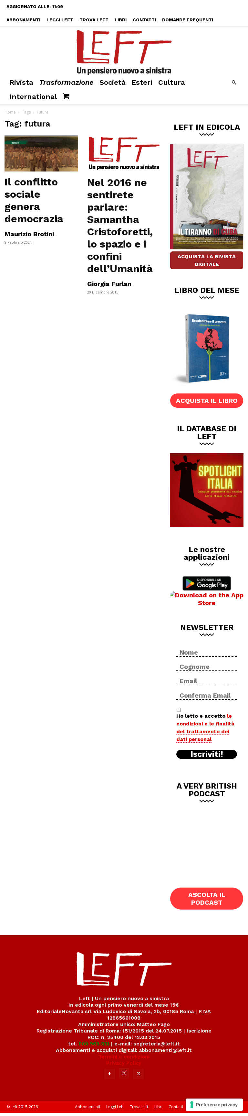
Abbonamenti (23, 19)
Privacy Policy (123, 1063)
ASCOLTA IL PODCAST (206, 898)
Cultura (171, 82)
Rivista (21, 82)
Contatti (144, 19)
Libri (121, 19)
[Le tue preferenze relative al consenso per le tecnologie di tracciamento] (214, 1105)
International (33, 97)
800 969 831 (93, 1044)
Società (112, 82)
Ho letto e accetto (205, 727)
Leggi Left (59, 19)
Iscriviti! (207, 754)
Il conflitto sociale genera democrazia (34, 200)
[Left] (124, 51)
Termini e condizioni (124, 1057)
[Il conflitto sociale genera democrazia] (41, 153)
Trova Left (93, 19)
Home (10, 112)
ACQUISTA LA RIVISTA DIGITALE (207, 260)
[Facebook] (109, 1074)
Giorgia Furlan (109, 284)
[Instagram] (124, 1073)
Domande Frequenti (187, 19)
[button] (234, 83)
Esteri (141, 82)
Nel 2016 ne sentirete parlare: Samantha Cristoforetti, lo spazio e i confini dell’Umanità (120, 225)
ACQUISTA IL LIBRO (207, 400)
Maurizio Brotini (29, 234)
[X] (138, 1074)
